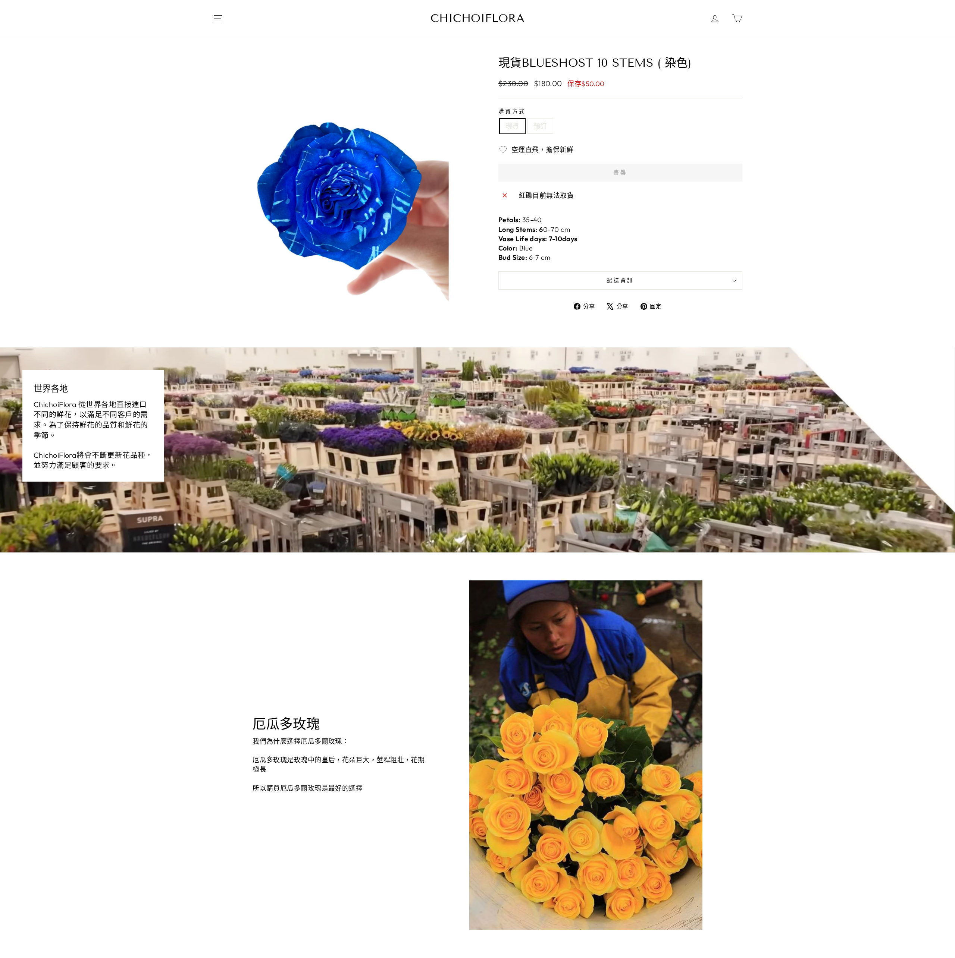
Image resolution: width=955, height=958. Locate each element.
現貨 (512, 126)
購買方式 (512, 111)
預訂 (540, 126)
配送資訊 (620, 280)
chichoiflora (477, 18)
